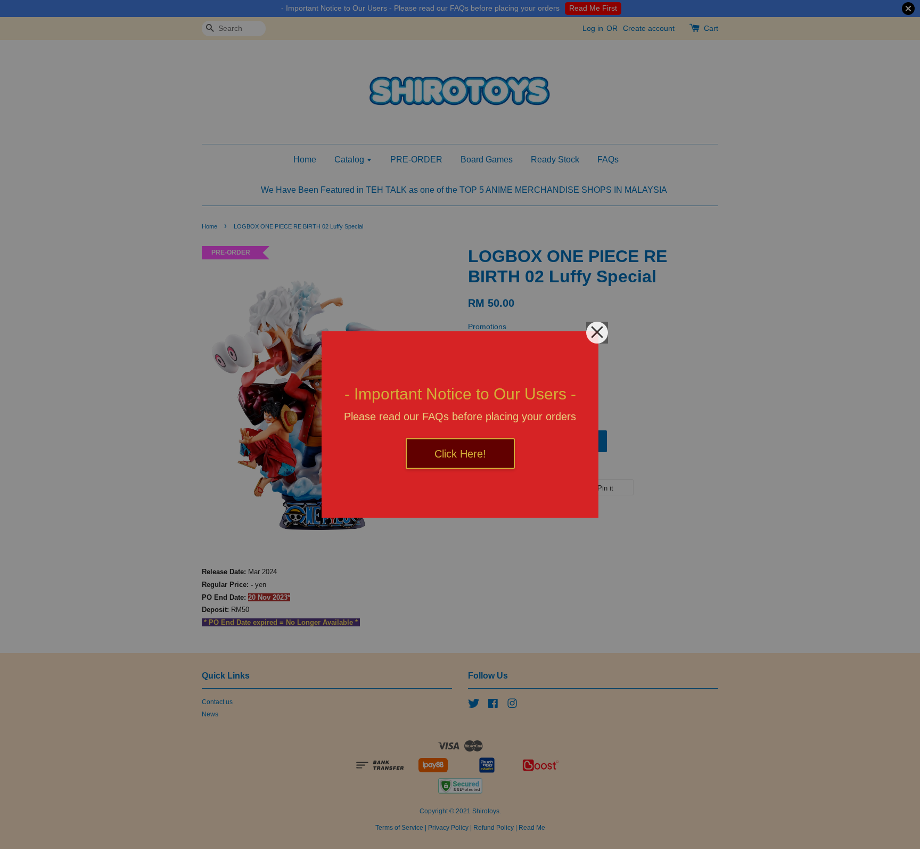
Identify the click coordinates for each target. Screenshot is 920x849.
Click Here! (460, 454)
